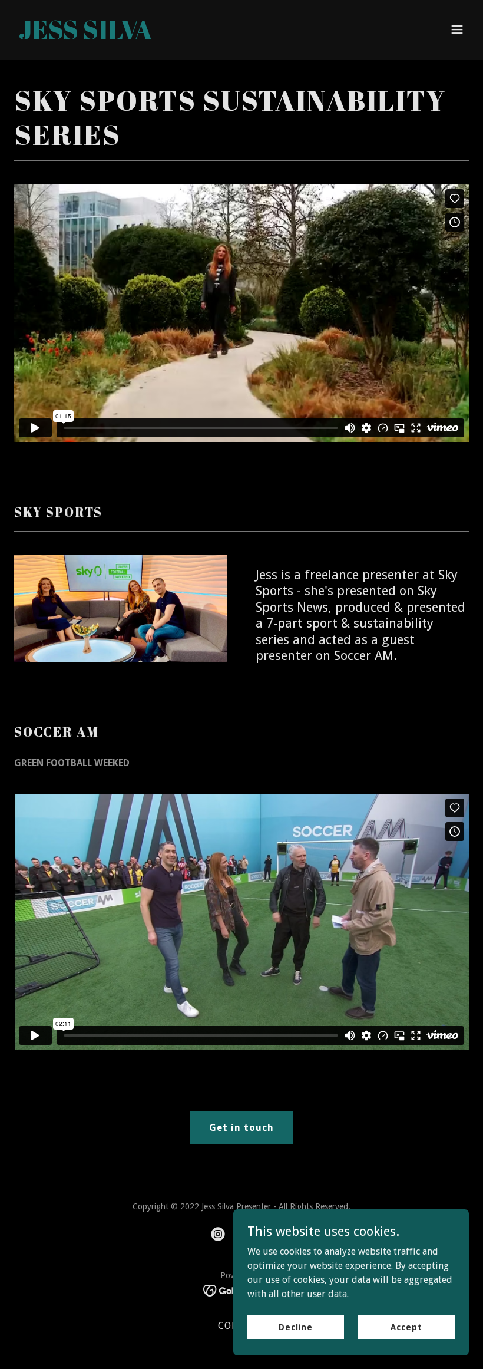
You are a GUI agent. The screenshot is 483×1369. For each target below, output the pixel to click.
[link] (86, 36)
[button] (457, 29)
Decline (296, 1326)
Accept (406, 1326)
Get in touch (241, 1127)
